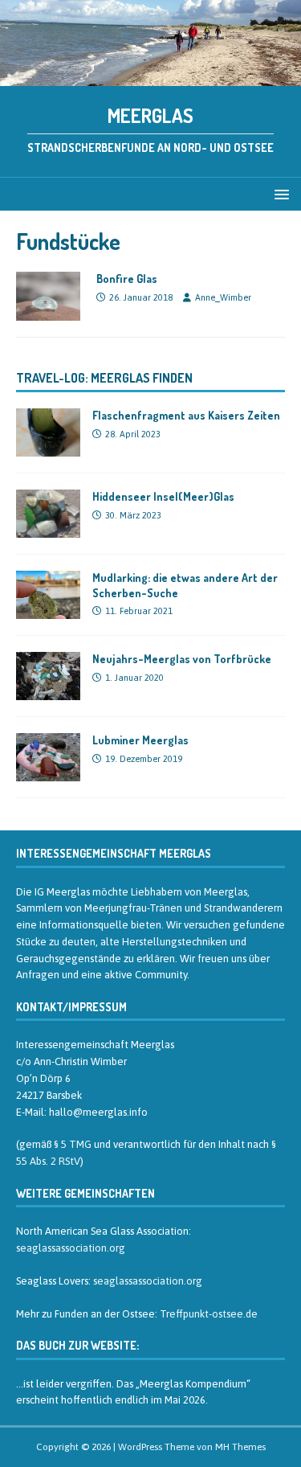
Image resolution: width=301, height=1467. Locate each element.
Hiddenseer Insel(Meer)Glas (163, 496)
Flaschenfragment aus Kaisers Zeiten (186, 415)
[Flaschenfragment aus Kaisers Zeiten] (48, 447)
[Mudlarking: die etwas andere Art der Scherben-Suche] (48, 610)
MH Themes (240, 1447)
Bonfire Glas (126, 278)
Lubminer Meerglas (140, 740)
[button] (279, 193)
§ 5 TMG (73, 1144)
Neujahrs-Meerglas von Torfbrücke (181, 659)
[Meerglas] (150, 76)
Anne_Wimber (223, 297)
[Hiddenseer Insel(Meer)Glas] (48, 528)
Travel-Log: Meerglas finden (104, 378)
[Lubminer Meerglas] (48, 772)
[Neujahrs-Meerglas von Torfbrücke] (48, 691)
